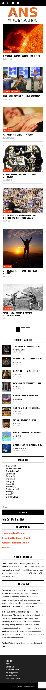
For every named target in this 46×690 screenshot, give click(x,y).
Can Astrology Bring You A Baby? (18, 134)
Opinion (8, 484)
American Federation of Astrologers (14, 533)
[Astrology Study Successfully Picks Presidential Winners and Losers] (23, 200)
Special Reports (11, 489)
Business (7, 92)
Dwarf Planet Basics (13, 678)
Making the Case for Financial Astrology (21, 96)
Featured (9, 476)
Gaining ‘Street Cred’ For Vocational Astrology (19, 175)
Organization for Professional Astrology (15, 542)
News (8, 481)
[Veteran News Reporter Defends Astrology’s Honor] (23, 297)
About (8, 663)
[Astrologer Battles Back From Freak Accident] (23, 248)
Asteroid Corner (11, 468)
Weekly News (10, 496)
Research (9, 486)
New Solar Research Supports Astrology (22, 56)
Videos (8, 494)
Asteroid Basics (11, 675)
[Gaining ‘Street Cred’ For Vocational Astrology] (23, 159)
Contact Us (10, 666)
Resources (9, 660)
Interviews (8, 51)
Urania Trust (6, 547)
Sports (8, 491)
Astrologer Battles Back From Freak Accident (20, 272)
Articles (9, 466)
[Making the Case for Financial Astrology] (23, 80)
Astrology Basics (12, 672)
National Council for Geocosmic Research (16, 538)
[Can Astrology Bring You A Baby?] (23, 119)
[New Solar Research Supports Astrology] (23, 38)
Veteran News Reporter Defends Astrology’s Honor (17, 314)
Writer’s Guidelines (12, 669)
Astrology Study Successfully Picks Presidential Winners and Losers (19, 216)
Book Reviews (10, 471)
